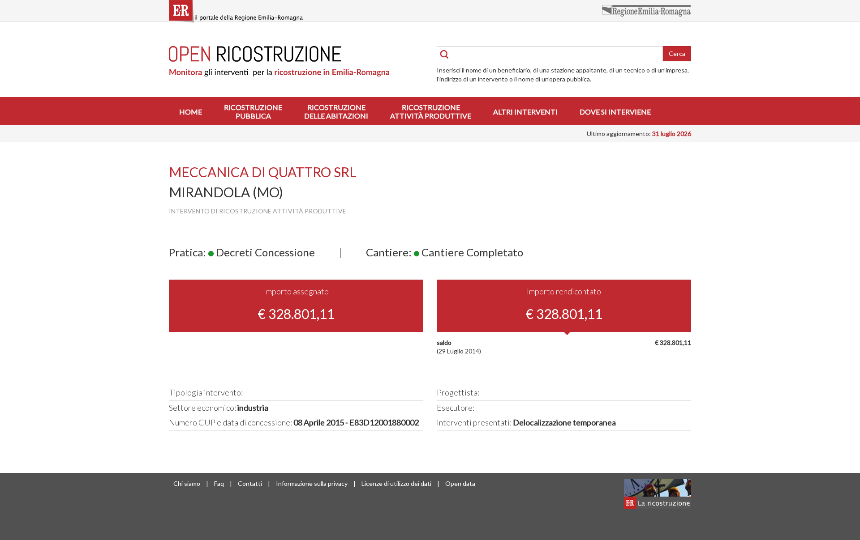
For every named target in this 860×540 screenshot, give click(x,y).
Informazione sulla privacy (312, 483)
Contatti (250, 483)
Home (190, 111)
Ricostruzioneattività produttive (430, 111)
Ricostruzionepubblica (253, 111)
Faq (219, 483)
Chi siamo (186, 483)
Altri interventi (525, 111)
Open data (460, 483)
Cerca (677, 53)
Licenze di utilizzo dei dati (396, 483)
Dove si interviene (615, 111)
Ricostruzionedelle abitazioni (336, 111)
